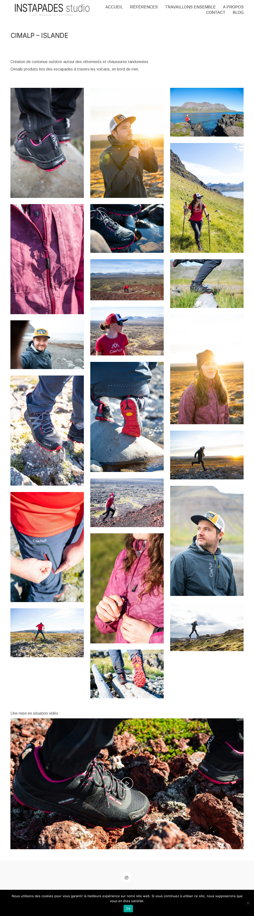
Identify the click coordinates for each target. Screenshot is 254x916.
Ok (128, 909)
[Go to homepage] (52, 10)
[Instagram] (126, 878)
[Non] (247, 902)
